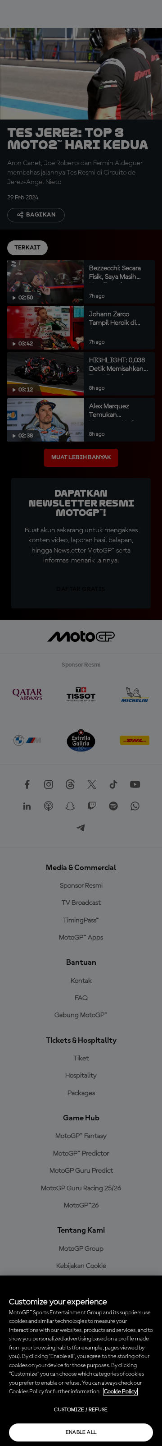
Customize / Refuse (81, 1410)
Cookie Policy (120, 1392)
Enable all (81, 1432)
